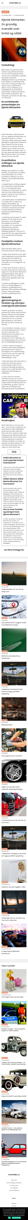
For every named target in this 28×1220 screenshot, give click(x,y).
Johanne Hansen (19, 15)
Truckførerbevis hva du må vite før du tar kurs (14, 821)
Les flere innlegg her (14, 549)
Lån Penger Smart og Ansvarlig (12, 997)
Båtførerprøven (7, 725)
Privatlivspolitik (16, 1217)
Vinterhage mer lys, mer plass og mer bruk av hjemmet (13, 919)
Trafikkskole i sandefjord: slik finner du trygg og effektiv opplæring (14, 855)
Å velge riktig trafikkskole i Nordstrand (11, 952)
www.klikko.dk (15, 1190)
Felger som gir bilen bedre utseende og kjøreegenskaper (12, 788)
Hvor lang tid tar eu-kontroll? (12, 756)
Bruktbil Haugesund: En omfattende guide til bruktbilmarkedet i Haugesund (14, 1163)
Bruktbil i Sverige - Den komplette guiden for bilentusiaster (13, 1029)
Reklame (14, 1203)
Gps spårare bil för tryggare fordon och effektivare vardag (14, 624)
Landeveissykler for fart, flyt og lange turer (12, 590)
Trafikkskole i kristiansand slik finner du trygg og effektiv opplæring (12, 691)
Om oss (14, 1206)
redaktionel (5, 12)
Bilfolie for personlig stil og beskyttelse (11, 657)
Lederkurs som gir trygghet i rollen (13, 887)
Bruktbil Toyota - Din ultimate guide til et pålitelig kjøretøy (12, 1129)
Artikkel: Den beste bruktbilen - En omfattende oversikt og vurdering (13, 1063)
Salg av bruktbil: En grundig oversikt (14, 1096)
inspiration (4, 584)
